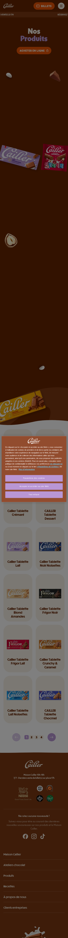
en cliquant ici (56, 464)
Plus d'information (27, 469)
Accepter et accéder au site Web (34, 486)
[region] (34, 469)
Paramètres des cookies (34, 478)
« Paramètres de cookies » (48, 467)
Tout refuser (34, 494)
